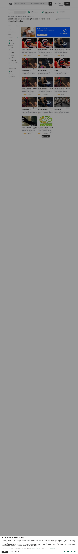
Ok (5, 551)
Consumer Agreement (36, 548)
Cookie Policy (73, 551)
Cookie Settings (15, 551)
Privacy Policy (52, 548)
